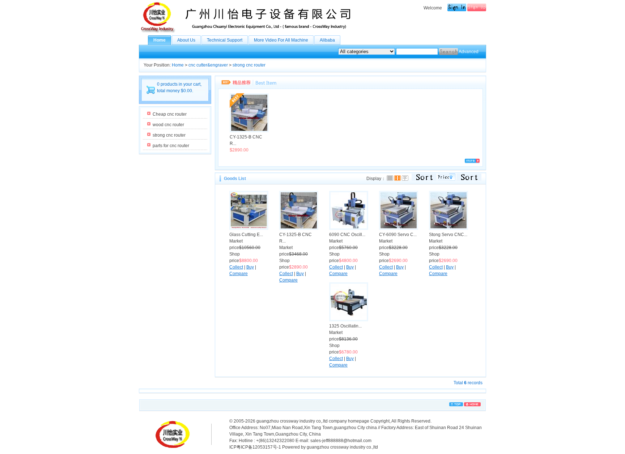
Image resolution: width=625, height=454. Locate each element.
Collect (236, 267)
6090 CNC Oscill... (347, 234)
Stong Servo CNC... (448, 234)
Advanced (469, 51)
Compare (238, 273)
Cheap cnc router (170, 114)
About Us (186, 40)
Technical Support (224, 40)
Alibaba (327, 40)
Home (159, 40)
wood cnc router (168, 124)
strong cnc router (249, 65)
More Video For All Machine (281, 40)
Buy (250, 267)
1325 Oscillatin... (345, 326)
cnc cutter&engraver (208, 65)
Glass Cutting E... (246, 234)
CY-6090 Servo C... (398, 234)
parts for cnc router (171, 145)
